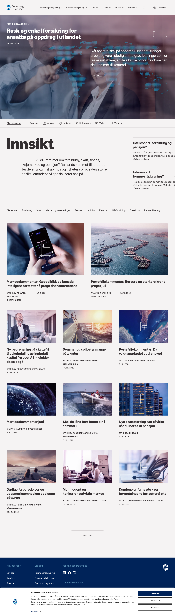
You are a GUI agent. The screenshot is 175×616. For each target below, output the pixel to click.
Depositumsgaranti (44, 583)
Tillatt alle (155, 593)
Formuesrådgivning (45, 572)
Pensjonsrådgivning (45, 578)
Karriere (11, 578)
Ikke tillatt (155, 607)
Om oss (10, 572)
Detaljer (34, 611)
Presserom (12, 583)
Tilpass (154, 600)
